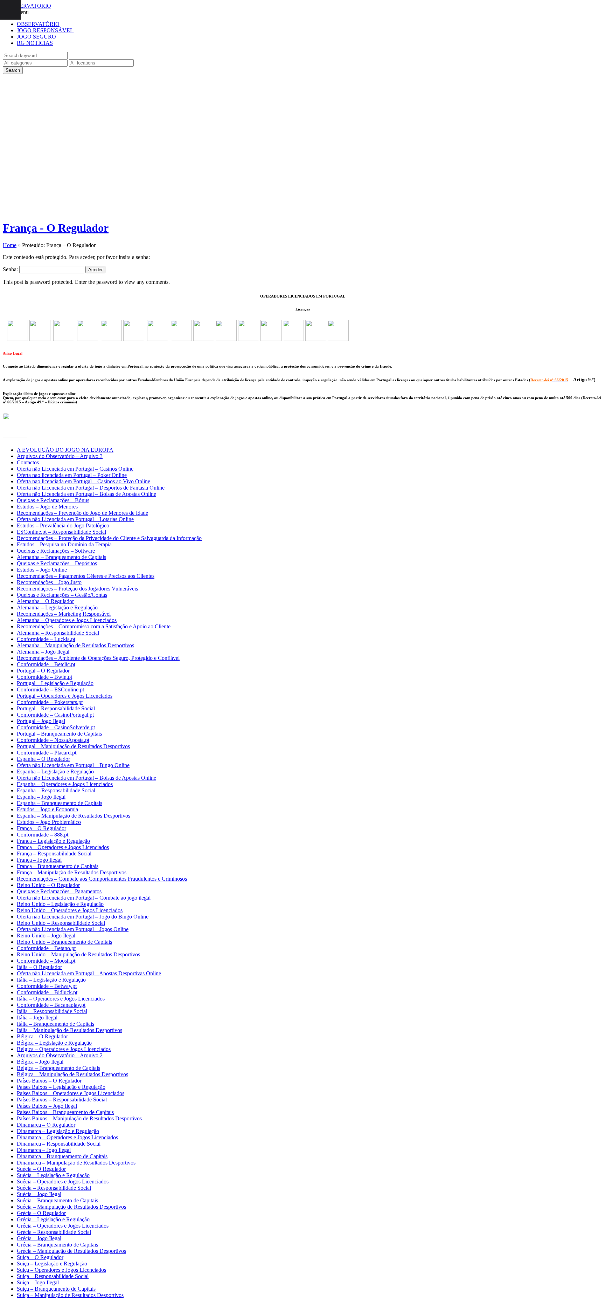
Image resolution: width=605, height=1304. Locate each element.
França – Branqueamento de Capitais (57, 866)
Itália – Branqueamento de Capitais (55, 1024)
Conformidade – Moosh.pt (46, 961)
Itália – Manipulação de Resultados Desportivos (69, 1030)
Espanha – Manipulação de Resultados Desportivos (73, 816)
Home (9, 245)
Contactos (28, 462)
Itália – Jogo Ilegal (37, 1017)
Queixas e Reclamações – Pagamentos (59, 891)
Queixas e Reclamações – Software (56, 551)
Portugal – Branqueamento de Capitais (59, 734)
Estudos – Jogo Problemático (49, 822)
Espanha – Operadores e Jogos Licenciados (65, 784)
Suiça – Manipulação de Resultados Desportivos (70, 1295)
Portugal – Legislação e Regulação (55, 683)
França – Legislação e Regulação (53, 841)
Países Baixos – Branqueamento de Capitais (65, 1112)
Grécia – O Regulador (41, 1213)
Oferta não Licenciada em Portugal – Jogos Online (72, 929)
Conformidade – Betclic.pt (46, 664)
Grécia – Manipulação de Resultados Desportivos (71, 1251)
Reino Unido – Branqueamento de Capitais (64, 942)
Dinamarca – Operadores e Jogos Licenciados (67, 1137)
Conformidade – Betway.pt (47, 986)
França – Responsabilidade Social (54, 853)
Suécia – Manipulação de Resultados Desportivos (71, 1207)
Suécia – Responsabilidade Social (54, 1188)
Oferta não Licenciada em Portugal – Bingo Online (73, 765)
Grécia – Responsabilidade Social (54, 1232)
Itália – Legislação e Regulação (51, 980)
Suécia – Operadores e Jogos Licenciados (63, 1181)
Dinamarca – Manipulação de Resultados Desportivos (76, 1163)
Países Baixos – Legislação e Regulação (61, 1087)
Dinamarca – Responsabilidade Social (58, 1144)
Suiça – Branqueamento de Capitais (56, 1289)
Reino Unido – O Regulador (48, 885)
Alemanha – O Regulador (45, 601)
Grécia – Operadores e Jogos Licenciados (63, 1226)
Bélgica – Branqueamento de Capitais (58, 1068)
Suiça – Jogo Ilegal (38, 1282)
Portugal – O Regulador (43, 671)
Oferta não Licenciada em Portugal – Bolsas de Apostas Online (86, 494)
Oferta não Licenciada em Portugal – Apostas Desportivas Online (89, 973)
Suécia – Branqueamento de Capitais (57, 1200)
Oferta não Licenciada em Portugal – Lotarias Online (75, 519)
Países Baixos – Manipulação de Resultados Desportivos (79, 1118)
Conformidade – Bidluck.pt (47, 992)
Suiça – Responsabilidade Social (53, 1276)
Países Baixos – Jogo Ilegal (47, 1106)
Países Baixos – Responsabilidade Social (62, 1099)
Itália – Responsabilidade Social (52, 1011)
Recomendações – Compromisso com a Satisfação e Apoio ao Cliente (94, 626)
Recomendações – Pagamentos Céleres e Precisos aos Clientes (85, 576)
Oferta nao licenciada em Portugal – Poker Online (72, 475)
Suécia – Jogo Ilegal (39, 1194)
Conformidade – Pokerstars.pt (50, 702)
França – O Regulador (41, 828)
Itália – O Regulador (39, 967)
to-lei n (546, 380)
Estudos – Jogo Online (42, 570)
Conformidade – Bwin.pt (44, 677)
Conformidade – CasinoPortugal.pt (55, 715)
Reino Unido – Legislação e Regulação (60, 904)
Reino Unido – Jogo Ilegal (46, 935)
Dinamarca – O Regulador (46, 1125)
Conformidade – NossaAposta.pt (53, 740)
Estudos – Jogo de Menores (47, 507)
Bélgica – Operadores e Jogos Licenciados (64, 1049)
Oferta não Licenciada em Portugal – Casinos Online (75, 469)
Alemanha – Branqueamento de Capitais (61, 557)
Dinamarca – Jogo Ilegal (44, 1150)
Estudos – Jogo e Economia (47, 809)
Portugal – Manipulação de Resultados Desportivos (73, 746)
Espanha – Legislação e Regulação (55, 771)
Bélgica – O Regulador (42, 1036)
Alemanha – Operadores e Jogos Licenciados (67, 620)
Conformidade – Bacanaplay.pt (51, 1005)
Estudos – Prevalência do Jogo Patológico (63, 525)
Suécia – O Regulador (41, 1169)
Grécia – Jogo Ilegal (39, 1238)
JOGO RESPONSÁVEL (45, 30)
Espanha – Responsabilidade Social (56, 790)
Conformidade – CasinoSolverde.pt (56, 727)
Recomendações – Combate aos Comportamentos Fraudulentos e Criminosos (102, 879)
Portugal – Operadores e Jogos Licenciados (64, 696)
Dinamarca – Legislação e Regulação (58, 1131)
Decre (535, 380)
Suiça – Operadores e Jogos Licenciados (61, 1270)
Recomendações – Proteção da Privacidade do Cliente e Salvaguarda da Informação (109, 538)
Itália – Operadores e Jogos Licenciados (61, 999)
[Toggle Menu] (10, 10)
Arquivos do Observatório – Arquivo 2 (60, 1055)
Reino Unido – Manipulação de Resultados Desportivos (78, 954)
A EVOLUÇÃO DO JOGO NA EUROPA (65, 450)
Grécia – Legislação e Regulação (53, 1219)
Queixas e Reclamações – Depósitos (57, 563)
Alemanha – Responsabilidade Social (58, 633)
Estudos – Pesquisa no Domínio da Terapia (64, 544)
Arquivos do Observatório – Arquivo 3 (60, 456)
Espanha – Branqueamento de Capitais (59, 803)
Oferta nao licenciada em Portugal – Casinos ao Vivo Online (83, 481)
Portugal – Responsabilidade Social (56, 708)
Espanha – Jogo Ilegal (41, 797)
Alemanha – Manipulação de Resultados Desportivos (75, 645)
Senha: (11, 269)
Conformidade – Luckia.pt (46, 639)
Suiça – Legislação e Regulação (52, 1264)
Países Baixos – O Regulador (49, 1081)
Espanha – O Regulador (43, 759)
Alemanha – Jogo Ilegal (43, 652)
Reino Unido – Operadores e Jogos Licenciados (70, 910)
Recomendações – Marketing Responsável (64, 614)
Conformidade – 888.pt (42, 835)
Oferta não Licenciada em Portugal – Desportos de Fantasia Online (91, 488)
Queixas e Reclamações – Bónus (53, 500)
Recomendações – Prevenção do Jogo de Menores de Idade (82, 513)
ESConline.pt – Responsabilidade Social (61, 532)
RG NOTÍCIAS (35, 43)
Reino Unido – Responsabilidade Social (61, 923)
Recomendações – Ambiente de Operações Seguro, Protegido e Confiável (98, 658)
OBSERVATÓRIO (38, 24)
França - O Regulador (56, 227)
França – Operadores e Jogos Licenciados (63, 847)
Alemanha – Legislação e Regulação (57, 607)
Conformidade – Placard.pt (46, 753)
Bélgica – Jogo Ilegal (40, 1062)
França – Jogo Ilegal (39, 860)
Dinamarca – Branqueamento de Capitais (62, 1156)
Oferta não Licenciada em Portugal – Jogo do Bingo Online (82, 917)
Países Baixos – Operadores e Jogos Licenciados (70, 1093)
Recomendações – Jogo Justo (49, 582)
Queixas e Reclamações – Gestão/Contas (62, 595)
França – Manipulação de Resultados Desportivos (71, 872)
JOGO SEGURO (36, 37)
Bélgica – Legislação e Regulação (54, 1043)
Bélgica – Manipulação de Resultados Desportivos (72, 1074)
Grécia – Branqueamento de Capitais (57, 1245)
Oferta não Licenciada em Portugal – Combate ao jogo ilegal (84, 898)
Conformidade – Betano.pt (46, 948)
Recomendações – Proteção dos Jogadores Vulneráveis (77, 589)
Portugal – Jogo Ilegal (41, 721)
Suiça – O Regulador (40, 1257)
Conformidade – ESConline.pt (50, 689)
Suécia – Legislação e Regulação (53, 1175)
